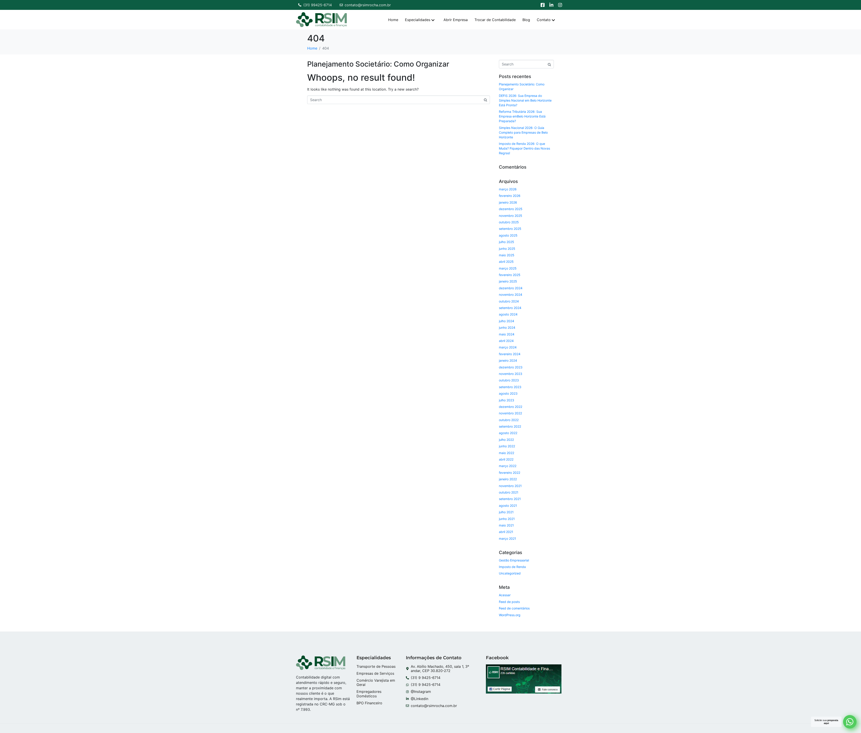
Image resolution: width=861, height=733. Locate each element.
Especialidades (417, 19)
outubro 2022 (509, 420)
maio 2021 (506, 525)
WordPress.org (509, 615)
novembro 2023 (510, 374)
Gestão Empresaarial (514, 560)
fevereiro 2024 (509, 354)
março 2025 (508, 268)
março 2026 (508, 189)
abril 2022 (506, 459)
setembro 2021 (510, 499)
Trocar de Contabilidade (495, 19)
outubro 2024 (509, 301)
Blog (526, 19)
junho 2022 (507, 446)
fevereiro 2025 (509, 275)
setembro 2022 (510, 426)
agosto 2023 (508, 393)
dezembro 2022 (510, 407)
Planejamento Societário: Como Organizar (378, 64)
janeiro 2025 (508, 281)
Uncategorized (510, 573)
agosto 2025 (508, 235)
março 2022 (507, 466)
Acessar (505, 595)
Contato (544, 19)
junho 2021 (507, 519)
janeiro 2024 (508, 360)
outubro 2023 (509, 380)
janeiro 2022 (508, 479)
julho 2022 (506, 440)
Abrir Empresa (456, 19)
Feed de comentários (514, 608)
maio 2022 (506, 453)
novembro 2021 (510, 486)
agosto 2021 (508, 505)
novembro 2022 (510, 413)
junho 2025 (507, 248)
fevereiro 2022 (509, 472)
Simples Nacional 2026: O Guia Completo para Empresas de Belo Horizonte (523, 132)
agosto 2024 (508, 314)
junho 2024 (507, 327)
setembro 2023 (510, 387)
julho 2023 (506, 400)
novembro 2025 (510, 216)
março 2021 (507, 538)
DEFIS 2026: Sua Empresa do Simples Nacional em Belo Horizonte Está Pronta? (525, 100)
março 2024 (508, 347)
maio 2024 (506, 334)
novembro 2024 (510, 294)
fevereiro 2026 (509, 196)
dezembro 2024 (510, 288)
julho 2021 (506, 512)
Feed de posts (509, 602)
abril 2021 (506, 532)
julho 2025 (506, 242)
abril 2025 (506, 261)
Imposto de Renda (512, 567)
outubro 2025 (509, 222)
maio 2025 (506, 255)
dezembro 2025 (510, 209)
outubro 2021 (508, 492)
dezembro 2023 (510, 367)
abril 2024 (506, 341)
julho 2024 (506, 321)
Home (393, 19)
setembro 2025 (510, 229)
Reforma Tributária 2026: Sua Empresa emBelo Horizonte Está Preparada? (522, 116)
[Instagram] (560, 5)
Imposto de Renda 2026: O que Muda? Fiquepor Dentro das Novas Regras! (524, 148)
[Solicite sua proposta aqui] (850, 722)
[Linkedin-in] (551, 5)
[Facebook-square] (542, 5)
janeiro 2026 (508, 202)
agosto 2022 (508, 433)
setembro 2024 (510, 308)
